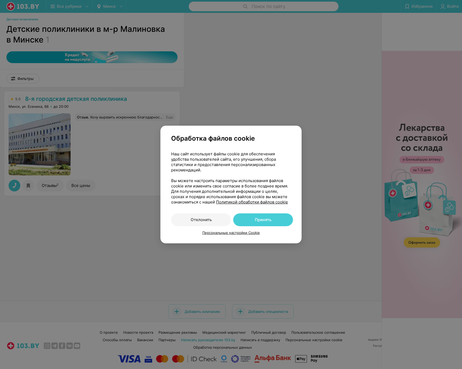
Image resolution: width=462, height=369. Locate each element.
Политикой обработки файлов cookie (252, 202)
